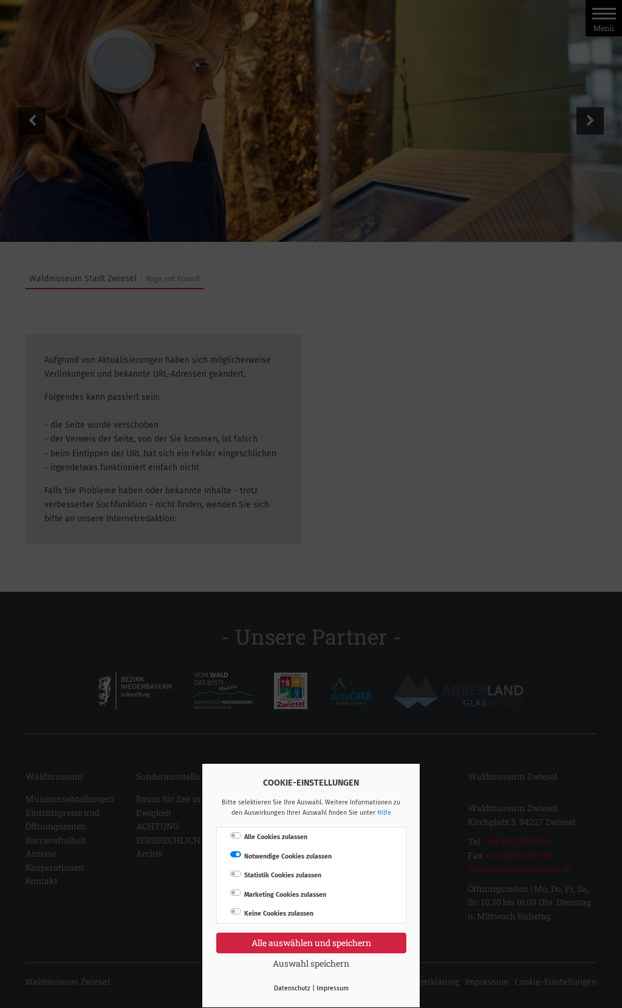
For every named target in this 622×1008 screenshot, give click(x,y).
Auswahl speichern (311, 963)
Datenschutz (292, 988)
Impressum (332, 988)
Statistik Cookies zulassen (282, 875)
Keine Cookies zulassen (278, 913)
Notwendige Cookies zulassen (288, 856)
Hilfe (384, 813)
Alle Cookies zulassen (275, 837)
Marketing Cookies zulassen (285, 895)
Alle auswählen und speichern (311, 942)
